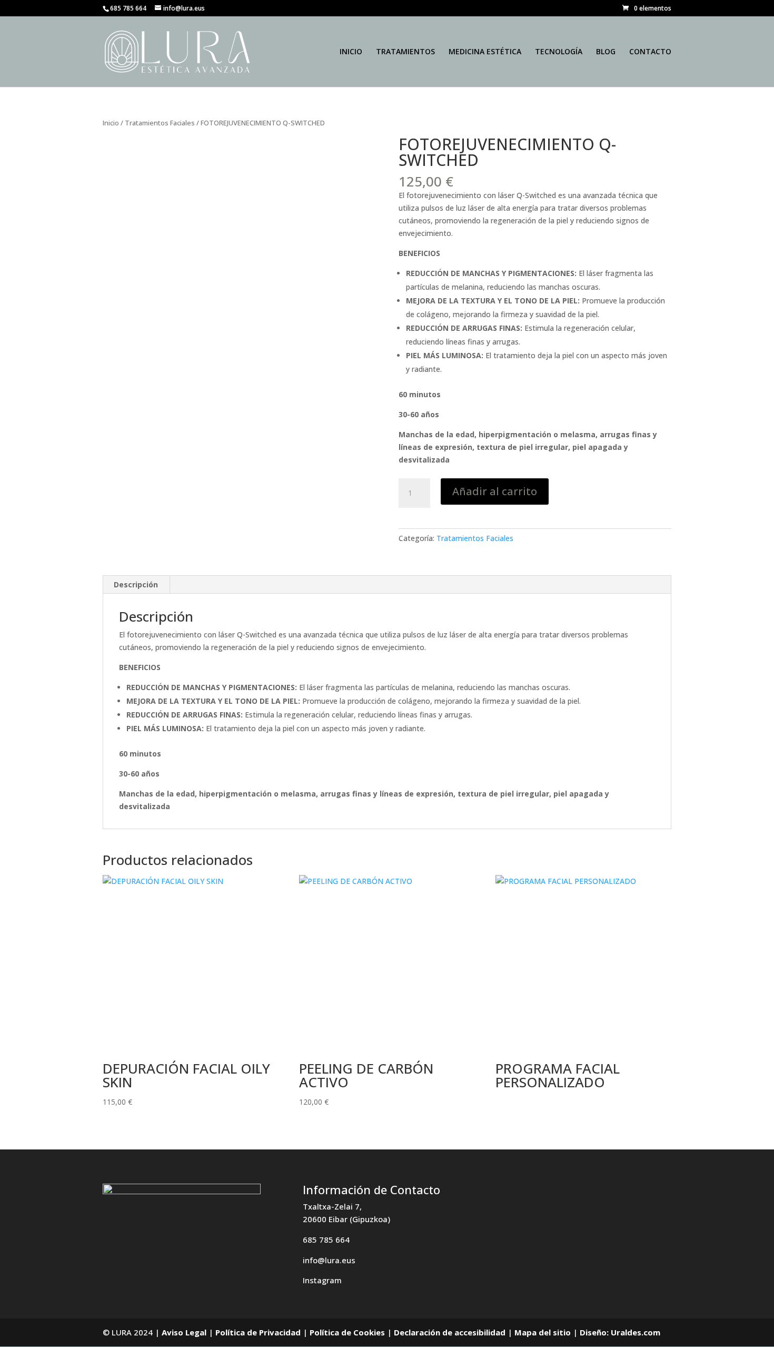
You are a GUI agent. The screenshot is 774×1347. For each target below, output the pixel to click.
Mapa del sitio (542, 1332)
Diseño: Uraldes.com (620, 1332)
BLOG (606, 52)
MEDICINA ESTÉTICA (485, 52)
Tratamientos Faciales (160, 122)
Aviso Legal (184, 1332)
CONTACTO (650, 52)
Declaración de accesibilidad (449, 1332)
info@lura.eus (329, 1260)
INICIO (351, 52)
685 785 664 (326, 1239)
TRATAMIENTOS (405, 52)
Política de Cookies (347, 1332)
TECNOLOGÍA (558, 52)
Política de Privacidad (258, 1332)
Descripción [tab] (136, 584)
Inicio (111, 122)
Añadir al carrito (494, 491)
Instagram (322, 1280)
